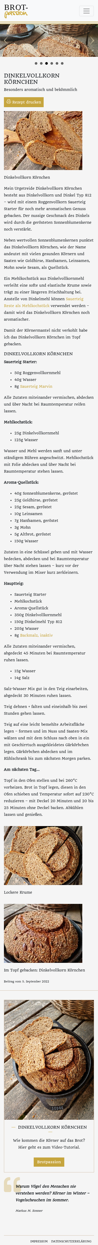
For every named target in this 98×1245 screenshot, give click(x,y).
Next (91, 40)
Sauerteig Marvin (36, 386)
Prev (7, 40)
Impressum (39, 1241)
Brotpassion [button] (49, 1162)
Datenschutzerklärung (71, 1241)
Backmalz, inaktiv (36, 635)
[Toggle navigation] (86, 11)
